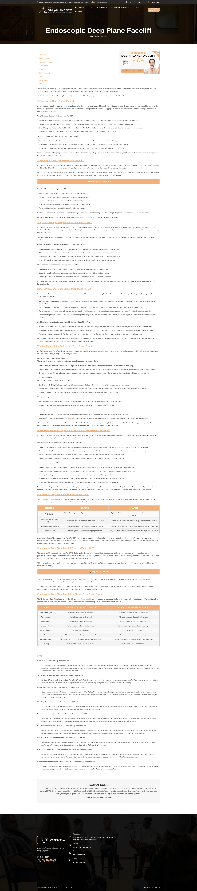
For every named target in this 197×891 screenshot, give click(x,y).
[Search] (126, 2)
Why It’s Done (44, 58)
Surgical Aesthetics (101, 36)
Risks (41, 69)
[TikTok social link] (54, 860)
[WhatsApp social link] (51, 860)
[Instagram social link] (43, 860)
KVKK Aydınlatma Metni (151, 888)
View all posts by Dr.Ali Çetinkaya (98, 797)
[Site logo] (55, 9)
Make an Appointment (153, 9)
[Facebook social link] (39, 860)
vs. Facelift (43, 80)
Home (91, 36)
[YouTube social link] (47, 860)
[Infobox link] (93, 845)
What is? (42, 55)
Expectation (43, 66)
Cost (40, 76)
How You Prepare (45, 62)
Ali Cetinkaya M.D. (43, 96)
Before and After (45, 73)
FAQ (40, 84)
